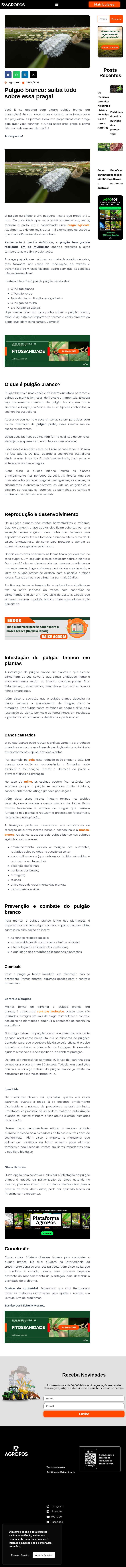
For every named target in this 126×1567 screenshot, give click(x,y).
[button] (56, 4)
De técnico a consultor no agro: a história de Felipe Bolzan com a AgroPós (104, 110)
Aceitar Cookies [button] (43, 1555)
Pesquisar (116, 19)
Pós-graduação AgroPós (18, 1474)
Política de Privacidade (61, 1472)
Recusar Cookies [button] (20, 1555)
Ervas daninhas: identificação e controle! (106, 179)
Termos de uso (56, 1467)
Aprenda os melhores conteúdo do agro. (20, 1505)
